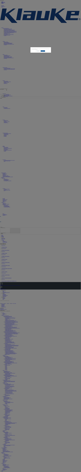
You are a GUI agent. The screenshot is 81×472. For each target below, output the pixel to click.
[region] (40, 50)
